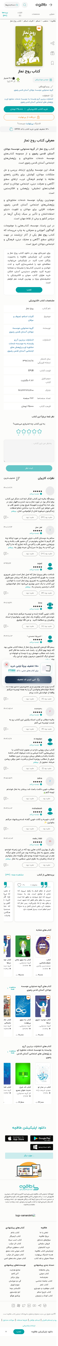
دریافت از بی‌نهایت (27, 117)
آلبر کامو (15, 1273)
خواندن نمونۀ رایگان (41, 80)
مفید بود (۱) (46, 768)
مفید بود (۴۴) (46, 517)
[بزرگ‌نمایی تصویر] (18, 63)
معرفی (51, 14)
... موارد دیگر (29, 1155)
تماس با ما (44, 1232)
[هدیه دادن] (52, 53)
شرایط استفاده (22, 1320)
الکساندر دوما (15, 1288)
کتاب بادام (15, 1232)
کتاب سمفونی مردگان (15, 1247)
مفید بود (46, 798)
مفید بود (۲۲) (46, 553)
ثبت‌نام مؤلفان (35, 1320)
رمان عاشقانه (44, 1270)
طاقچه (53, 21)
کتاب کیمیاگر (15, 1236)
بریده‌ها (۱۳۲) (5, 14)
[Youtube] (34, 1306)
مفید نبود (30, 517)
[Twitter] (23, 1306)
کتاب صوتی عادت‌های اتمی (15, 1258)
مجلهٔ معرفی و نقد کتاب (44, 1258)
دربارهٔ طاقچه (44, 1236)
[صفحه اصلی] (41, 5)
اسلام (38, 21)
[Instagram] (13, 1306)
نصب (29, 289)
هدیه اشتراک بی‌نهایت (44, 1255)
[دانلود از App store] (16, 1138)
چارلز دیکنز (15, 1277)
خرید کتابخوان (44, 1247)
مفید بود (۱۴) (46, 593)
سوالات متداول (8, 1320)
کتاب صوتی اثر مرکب (15, 1255)
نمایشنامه (44, 1277)
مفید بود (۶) (47, 699)
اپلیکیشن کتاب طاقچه (44, 1251)
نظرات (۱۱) (19, 14)
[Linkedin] (29, 1306)
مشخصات (36, 14)
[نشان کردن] (52, 63)
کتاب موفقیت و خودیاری (44, 1288)
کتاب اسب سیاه (14, 1240)
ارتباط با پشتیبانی (29, 1325)
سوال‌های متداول (44, 1240)
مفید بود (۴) (47, 729)
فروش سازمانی (44, 1243)
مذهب (45, 21)
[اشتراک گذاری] (52, 43)
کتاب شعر (44, 1285)
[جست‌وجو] (25, 5)
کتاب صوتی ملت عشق (15, 1251)
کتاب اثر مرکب (15, 1243)
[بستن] (6, 664)
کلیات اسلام (28, 21)
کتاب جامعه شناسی (44, 1281)
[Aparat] (18, 1306)
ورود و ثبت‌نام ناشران (49, 1320)
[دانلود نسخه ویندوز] (41, 1147)
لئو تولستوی (15, 1292)
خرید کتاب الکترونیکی (29, 109)
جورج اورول (15, 1285)
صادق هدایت (15, 1270)
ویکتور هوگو (15, 1296)
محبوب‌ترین (9, 478)
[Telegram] (39, 1306)
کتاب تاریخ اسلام (44, 1292)
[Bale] (44, 1306)
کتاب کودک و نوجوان (43, 1296)
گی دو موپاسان (15, 1281)
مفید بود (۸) (46, 626)
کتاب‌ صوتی (44, 1273)
